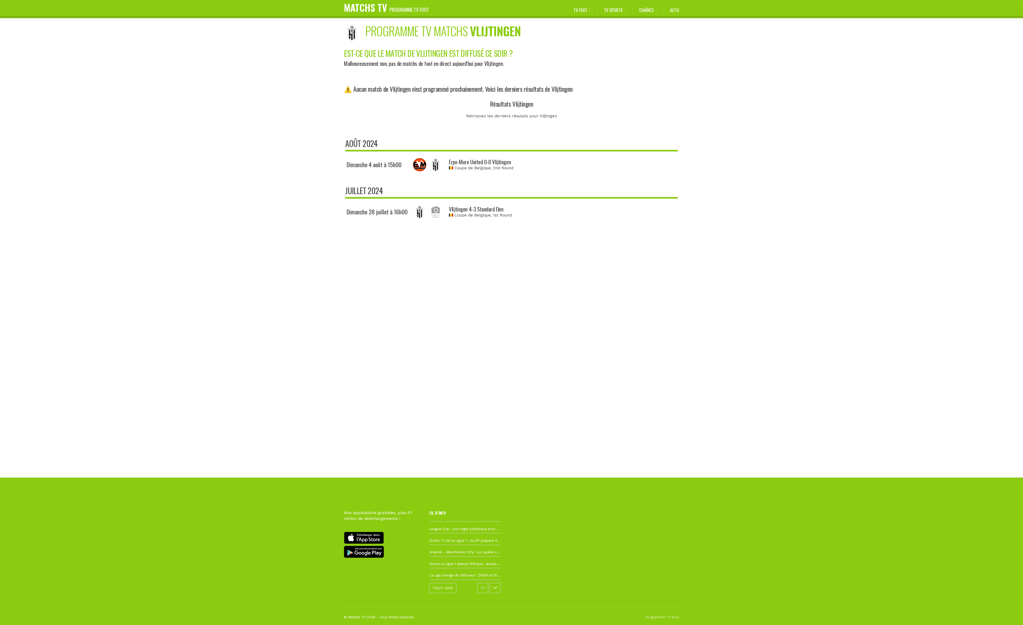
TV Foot (580, 10)
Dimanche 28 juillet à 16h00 (377, 211)
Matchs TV (386, 7)
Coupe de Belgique (472, 168)
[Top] (1008, 613)
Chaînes (646, 10)
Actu (674, 10)
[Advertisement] (511, 323)
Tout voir (443, 588)
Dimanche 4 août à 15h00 (374, 164)
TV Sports (613, 10)
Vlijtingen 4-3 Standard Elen (476, 209)
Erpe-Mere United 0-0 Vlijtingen (480, 162)
